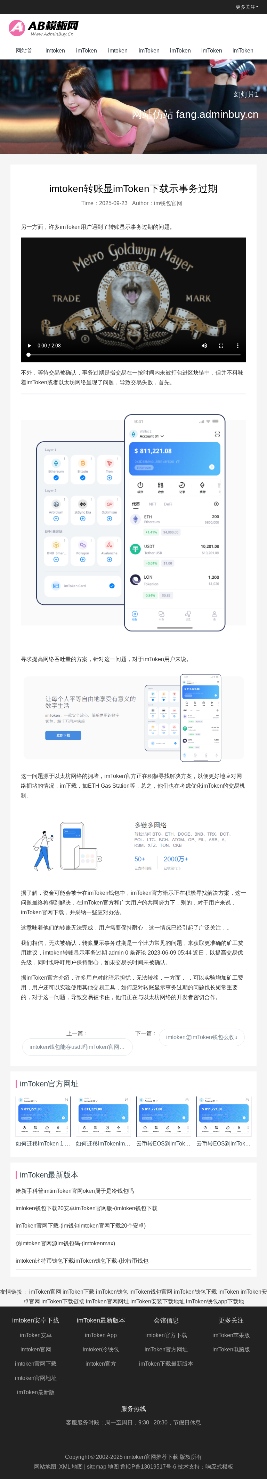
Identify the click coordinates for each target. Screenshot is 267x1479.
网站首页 (24, 53)
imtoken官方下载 (118, 53)
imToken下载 (79, 1292)
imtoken (53, 953)
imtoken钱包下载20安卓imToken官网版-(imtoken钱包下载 (86, 1208)
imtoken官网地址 (36, 1378)
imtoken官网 (36, 1349)
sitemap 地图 (103, 1467)
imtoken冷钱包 (101, 1349)
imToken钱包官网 (150, 1292)
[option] (133, 106)
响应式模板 (219, 1467)
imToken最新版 (36, 1392)
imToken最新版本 (86, 53)
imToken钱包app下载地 (215, 1301)
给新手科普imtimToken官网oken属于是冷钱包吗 (75, 1191)
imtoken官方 (101, 1364)
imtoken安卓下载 (55, 53)
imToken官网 (45, 1292)
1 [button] (129, 143)
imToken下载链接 (62, 1301)
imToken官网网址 (107, 1301)
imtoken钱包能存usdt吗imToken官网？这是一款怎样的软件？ (81, 1047)
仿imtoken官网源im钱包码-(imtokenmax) (65, 1243)
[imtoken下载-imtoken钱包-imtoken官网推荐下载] (51, 28)
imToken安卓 (36, 1335)
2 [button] (137, 143)
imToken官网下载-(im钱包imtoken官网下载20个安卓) (81, 1226)
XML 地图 (71, 1467)
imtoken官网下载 (36, 1364)
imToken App (101, 1335)
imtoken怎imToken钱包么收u (201, 1037)
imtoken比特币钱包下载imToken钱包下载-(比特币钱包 (82, 1261)
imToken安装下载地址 (157, 1301)
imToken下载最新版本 (180, 53)
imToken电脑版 (243, 53)
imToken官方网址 (149, 53)
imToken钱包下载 (195, 1292)
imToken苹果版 (211, 53)
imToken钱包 (112, 1292)
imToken (228, 1292)
